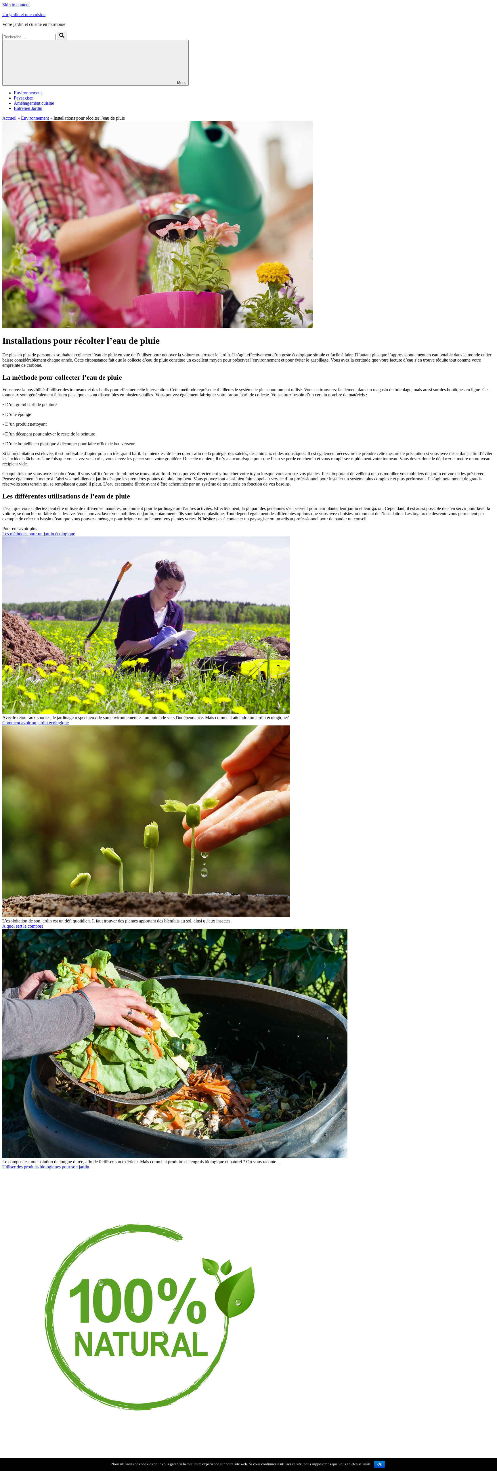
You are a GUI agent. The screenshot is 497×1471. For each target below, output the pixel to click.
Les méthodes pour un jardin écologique (38, 533)
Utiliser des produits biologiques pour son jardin (45, 1166)
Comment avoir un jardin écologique (35, 722)
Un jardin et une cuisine (23, 14)
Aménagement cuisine (34, 103)
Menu (181, 83)
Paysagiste (23, 97)
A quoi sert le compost (22, 926)
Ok (379, 1464)
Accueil (9, 118)
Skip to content (16, 4)
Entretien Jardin (28, 108)
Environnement (28, 92)
